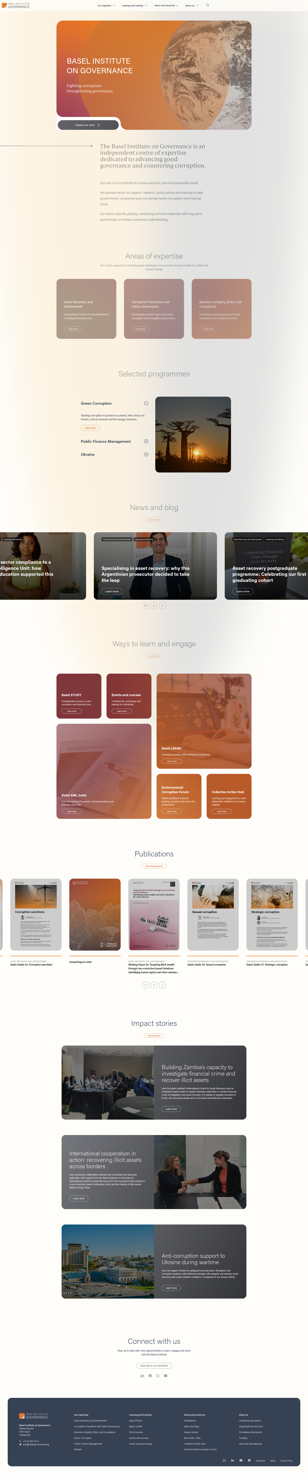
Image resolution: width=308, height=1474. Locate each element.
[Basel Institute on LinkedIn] (142, 1376)
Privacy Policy (287, 1460)
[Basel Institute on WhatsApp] (158, 1376)
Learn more (90, 427)
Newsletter (260, 1460)
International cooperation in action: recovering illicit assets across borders (105, 1159)
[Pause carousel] (145, 605)
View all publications (154, 866)
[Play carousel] (145, 985)
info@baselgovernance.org (36, 1444)
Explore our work (85, 125)
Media (272, 1460)
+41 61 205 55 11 (31, 1441)
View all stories (154, 1035)
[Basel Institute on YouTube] (165, 1376)
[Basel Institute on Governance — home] (47, 5)
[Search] (207, 5)
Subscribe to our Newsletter (154, 1365)
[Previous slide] (154, 605)
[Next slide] (162, 605)
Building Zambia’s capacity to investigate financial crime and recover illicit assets (198, 1073)
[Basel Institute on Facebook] (150, 1376)
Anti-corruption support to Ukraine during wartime (193, 1259)
